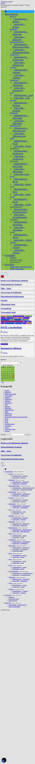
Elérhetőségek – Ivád (23, 95)
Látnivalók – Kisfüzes (18, 109)
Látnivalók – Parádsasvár (18, 157)
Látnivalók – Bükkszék (18, 38)
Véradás (4, 300)
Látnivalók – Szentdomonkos (19, 215)
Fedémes (3, 318)
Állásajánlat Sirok (8, 304)
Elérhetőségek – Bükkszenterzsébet (20, 45)
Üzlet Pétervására (21, 174)
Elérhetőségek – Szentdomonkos (20, 210)
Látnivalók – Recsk (22, 184)
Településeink (11, 14)
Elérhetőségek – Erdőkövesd (20, 58)
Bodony (3, 316)
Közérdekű (10, 255)
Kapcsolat (9, 264)
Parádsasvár (17, 320)
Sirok (29, 321)
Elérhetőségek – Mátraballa (20, 116)
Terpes (24, 323)
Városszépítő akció (8, 312)
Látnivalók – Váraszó (18, 251)
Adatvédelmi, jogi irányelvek (17, 605)
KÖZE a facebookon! (11, 327)
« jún (2, 382)
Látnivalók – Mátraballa (18, 122)
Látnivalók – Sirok (22, 194)
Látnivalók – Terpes (23, 240)
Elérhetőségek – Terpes (20, 236)
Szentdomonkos (10, 323)
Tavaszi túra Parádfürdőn (11, 292)
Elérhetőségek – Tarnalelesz (20, 223)
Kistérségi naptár (14, 599)
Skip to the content (6, 1)
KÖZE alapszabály (17, 269)
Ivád (11, 93)
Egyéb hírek (8, 396)
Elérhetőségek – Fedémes (20, 71)
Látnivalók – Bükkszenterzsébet (20, 51)
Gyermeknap (6, 308)
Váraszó (29, 323)
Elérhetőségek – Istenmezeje (20, 83)
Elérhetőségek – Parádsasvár (20, 152)
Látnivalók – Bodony (18, 25)
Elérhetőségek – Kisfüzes (20, 104)
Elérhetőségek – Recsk (20, 180)
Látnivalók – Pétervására (18, 170)
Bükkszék (9, 316)
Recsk (26, 321)
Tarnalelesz (18, 323)
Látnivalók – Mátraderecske (19, 134)
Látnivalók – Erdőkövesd (18, 63)
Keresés (3, 359)
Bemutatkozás (15, 262)
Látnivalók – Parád (22, 146)
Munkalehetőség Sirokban (11, 284)
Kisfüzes (20, 318)
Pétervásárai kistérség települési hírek (12, 321)
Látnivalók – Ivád (22, 98)
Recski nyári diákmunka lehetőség (14, 281)
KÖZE (3, 3)
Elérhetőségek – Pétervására (20, 165)
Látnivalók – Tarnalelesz (18, 228)
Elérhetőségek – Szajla (20, 200)
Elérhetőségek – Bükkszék (20, 33)
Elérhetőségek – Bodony (20, 20)
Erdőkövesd (28, 316)
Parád (12, 320)
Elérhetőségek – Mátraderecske (20, 129)
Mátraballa (26, 318)
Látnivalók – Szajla (22, 204)
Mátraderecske (5, 320)
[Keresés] (21, 362)
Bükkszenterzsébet (18, 316)
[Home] (5, 11)
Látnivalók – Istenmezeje (18, 89)
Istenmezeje (10, 318)
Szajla (2, 323)
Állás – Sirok (6, 288)
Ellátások (7, 397)
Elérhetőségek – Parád (20, 142)
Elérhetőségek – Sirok (20, 190)
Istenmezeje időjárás (11, 348)
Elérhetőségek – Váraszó (20, 246)
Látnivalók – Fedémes (18, 76)
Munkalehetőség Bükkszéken (12, 297)
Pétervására (25, 320)
